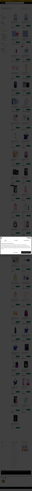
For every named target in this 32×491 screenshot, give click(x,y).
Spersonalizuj (15, 252)
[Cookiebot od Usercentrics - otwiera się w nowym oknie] (27, 238)
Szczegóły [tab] (16, 240)
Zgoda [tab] (5, 240)
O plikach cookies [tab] (26, 240)
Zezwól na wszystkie (26, 252)
